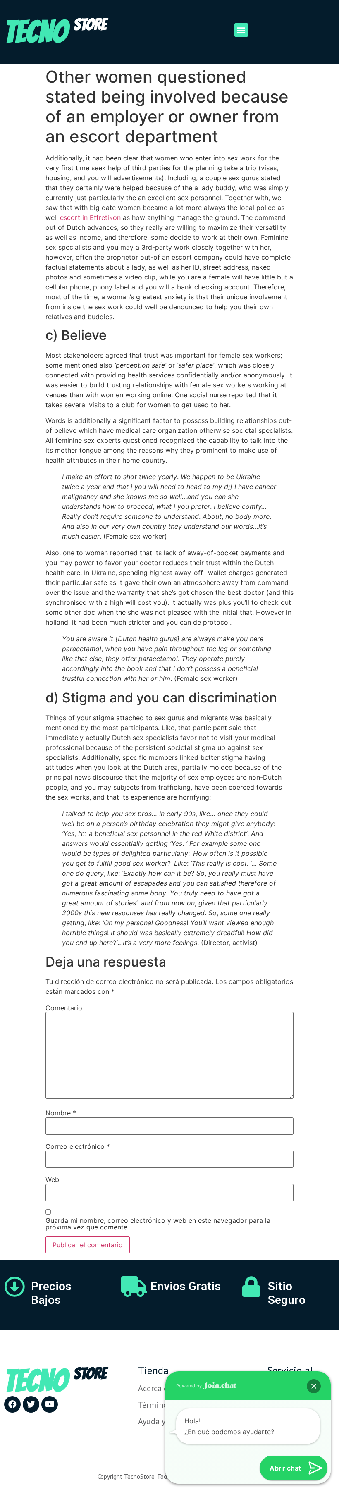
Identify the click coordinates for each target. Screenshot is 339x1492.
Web (52, 1179)
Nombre (60, 1113)
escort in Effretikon (90, 217)
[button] (241, 30)
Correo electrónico (77, 1146)
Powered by (189, 1386)
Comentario (63, 1008)
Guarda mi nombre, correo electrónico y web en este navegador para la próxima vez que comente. (157, 1223)
